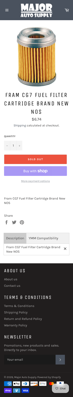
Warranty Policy (15, 325)
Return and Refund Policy (23, 319)
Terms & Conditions (19, 306)
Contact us (12, 286)
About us (10, 279)
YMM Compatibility (43, 238)
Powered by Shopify (49, 377)
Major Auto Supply (25, 377)
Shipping (20, 125)
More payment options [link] (35, 181)
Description (15, 238)
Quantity (9, 136)
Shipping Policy (16, 312)
